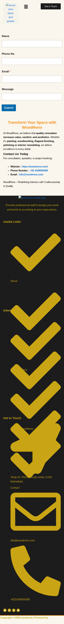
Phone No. (8, 53)
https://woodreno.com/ (35, 166)
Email (6, 71)
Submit (8, 107)
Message (8, 89)
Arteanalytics (56, 617)
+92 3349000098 (39, 170)
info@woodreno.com (31, 174)
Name (5, 36)
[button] (26, 6)
